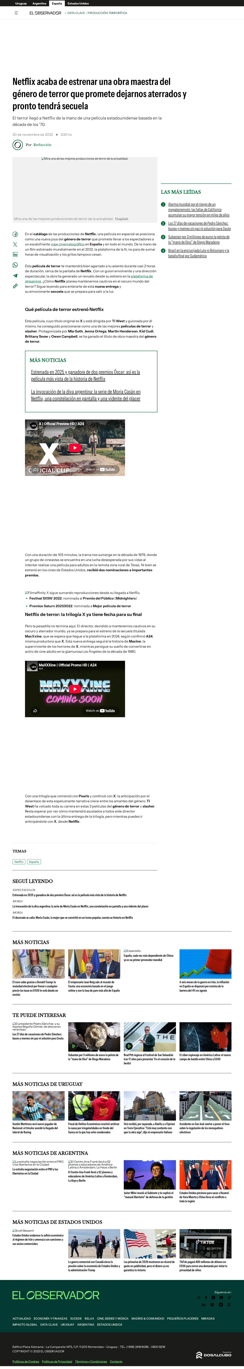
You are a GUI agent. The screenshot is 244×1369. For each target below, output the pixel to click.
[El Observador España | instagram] (213, 1297)
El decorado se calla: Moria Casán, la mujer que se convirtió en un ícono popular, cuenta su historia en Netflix (73, 917)
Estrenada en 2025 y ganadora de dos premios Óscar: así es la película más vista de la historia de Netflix (69, 895)
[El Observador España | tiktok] (229, 1297)
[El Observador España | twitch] (229, 1305)
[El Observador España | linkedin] (203, 1305)
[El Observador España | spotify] (212, 1305)
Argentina (39, 3)
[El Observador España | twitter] (198, 1297)
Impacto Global (25, 1324)
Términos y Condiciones (91, 1361)
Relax (89, 1318)
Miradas (208, 1318)
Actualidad (22, 1318)
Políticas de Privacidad (57, 1361)
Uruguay (21, 3)
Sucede (76, 1318)
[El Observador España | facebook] (206, 1297)
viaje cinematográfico (67, 244)
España (57, 3)
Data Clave (76, 12)
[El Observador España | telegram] (221, 1305)
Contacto (116, 1361)
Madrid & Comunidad (147, 1318)
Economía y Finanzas (50, 1318)
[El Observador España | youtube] (221, 1297)
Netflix (18, 862)
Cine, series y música (113, 1318)
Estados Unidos (78, 3)
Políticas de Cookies (26, 1361)
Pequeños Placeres (182, 1318)
